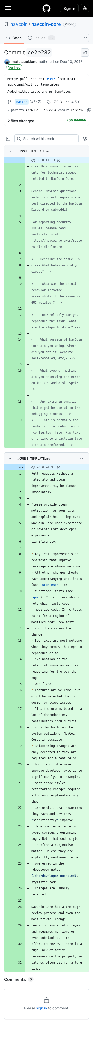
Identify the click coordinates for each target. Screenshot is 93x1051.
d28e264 (50, 110)
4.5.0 (75, 102)
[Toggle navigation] (8, 8)
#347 (51, 79)
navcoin (19, 24)
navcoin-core (46, 24)
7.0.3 (58, 102)
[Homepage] (46, 8)
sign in (41, 1008)
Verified (14, 67)
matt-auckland (25, 61)
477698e (32, 110)
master (21, 102)
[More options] (82, 151)
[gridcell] (46, 160)
